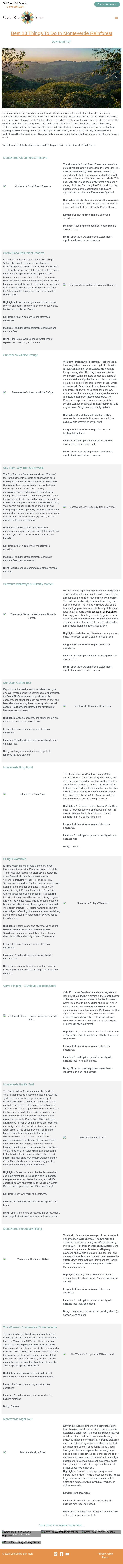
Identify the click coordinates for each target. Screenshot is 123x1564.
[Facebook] (61, 1554)
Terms (105, 1557)
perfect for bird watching (104, 612)
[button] (107, 4)
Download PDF (61, 41)
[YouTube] (67, 1554)
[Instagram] (56, 1554)
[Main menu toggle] (116, 17)
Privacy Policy (105, 1553)
